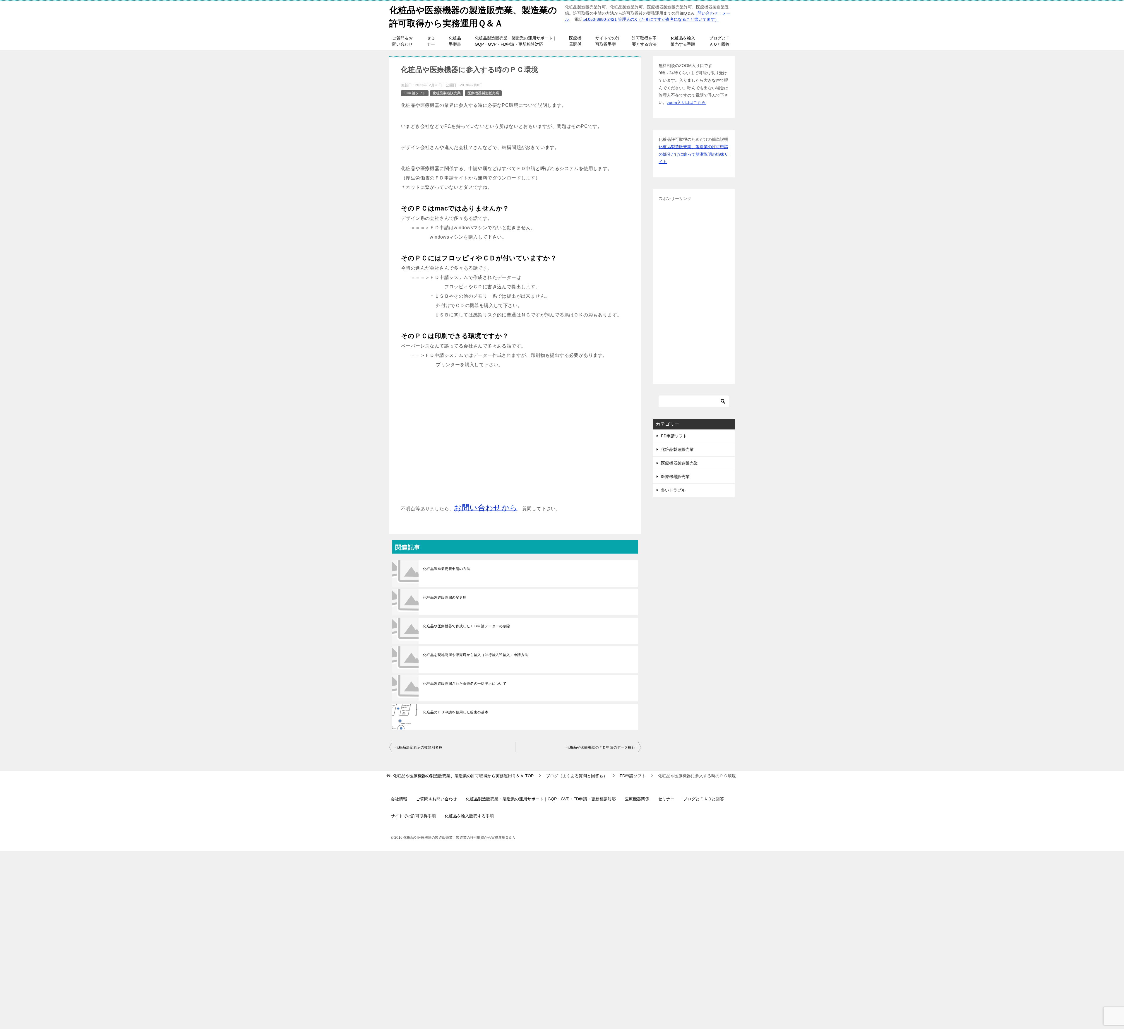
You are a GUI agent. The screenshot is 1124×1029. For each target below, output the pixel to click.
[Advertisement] (515, 441)
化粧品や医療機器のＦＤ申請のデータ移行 (600, 747)
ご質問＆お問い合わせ (402, 41)
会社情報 (399, 799)
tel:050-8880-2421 (599, 19)
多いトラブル (673, 490)
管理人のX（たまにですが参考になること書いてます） (668, 19)
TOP (463, 775)
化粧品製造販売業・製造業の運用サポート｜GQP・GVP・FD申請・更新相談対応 (516, 41)
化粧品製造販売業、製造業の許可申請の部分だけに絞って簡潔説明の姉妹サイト (693, 154)
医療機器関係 (575, 41)
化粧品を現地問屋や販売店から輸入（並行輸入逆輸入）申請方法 (475, 655)
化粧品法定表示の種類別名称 (418, 747)
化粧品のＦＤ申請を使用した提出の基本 (455, 712)
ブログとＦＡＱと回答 (719, 41)
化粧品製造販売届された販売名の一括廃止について (464, 684)
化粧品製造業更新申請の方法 (446, 569)
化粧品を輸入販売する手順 (683, 41)
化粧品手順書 (455, 41)
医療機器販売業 (675, 476)
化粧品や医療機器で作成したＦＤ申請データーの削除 (466, 626)
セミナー (431, 41)
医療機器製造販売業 (483, 93)
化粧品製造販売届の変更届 (445, 597)
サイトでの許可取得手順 (607, 41)
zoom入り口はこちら (686, 102)
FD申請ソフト (415, 93)
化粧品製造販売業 (447, 93)
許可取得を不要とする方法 (644, 41)
